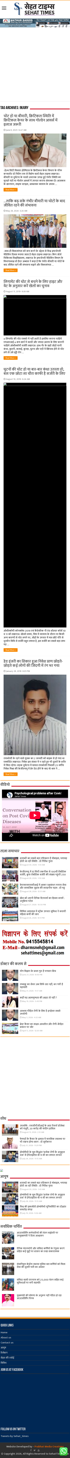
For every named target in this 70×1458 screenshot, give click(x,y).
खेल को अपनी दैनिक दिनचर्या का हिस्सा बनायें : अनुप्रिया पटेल (42, 899)
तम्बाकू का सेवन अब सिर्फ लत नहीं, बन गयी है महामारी (41, 986)
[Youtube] (39, 1450)
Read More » (11, 190)
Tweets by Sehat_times (14, 1436)
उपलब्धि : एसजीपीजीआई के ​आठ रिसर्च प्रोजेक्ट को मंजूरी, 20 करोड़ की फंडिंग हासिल (42, 1127)
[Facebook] (31, 1450)
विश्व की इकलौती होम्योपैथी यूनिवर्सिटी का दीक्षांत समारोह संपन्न (43, 1208)
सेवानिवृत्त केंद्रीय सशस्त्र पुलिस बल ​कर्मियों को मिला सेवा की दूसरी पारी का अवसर (41, 1265)
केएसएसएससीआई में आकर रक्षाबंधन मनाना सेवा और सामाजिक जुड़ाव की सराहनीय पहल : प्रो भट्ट (43, 886)
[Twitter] (35, 1450)
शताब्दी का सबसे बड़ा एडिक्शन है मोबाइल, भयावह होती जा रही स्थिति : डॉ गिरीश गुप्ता (43, 860)
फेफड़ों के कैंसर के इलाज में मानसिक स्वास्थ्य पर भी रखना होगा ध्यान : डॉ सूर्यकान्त (42, 1140)
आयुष (3, 1348)
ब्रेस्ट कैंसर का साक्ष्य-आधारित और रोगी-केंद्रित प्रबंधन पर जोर (41, 1025)
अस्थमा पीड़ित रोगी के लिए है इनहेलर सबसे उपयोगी (40, 1012)
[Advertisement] (35, 66)
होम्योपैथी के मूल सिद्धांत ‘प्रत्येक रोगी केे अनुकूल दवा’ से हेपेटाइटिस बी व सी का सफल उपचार (42, 1153)
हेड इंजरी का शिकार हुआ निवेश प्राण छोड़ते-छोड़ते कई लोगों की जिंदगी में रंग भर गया (33, 663)
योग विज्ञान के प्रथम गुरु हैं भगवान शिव (38, 971)
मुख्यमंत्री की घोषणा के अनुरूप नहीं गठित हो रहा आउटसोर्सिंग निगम (39, 1297)
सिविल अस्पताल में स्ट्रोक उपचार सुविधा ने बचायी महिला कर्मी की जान (43, 913)
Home (4, 1332)
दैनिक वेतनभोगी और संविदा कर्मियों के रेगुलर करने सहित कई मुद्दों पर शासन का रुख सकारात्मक (40, 1250)
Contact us (7, 1342)
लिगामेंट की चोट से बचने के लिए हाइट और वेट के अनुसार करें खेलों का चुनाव (33, 283)
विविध (4, 1363)
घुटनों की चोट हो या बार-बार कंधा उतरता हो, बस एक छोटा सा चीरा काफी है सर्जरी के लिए (34, 371)
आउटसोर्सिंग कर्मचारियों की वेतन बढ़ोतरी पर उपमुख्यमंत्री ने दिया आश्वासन (37, 1234)
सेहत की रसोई (7, 1358)
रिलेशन (4, 1353)
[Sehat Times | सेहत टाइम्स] (35, 8)
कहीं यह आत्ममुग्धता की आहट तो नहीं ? (38, 998)
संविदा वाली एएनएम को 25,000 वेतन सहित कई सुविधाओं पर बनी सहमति (40, 1281)
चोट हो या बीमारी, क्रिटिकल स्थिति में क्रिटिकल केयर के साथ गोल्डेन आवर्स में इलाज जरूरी (30, 120)
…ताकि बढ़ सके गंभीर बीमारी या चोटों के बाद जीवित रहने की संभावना (34, 203)
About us (6, 1337)
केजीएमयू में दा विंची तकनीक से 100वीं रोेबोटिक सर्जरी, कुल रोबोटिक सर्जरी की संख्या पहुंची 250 (43, 873)
